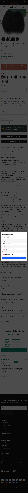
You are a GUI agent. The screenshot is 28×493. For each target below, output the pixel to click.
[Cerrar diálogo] (26, 233)
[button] (14, 244)
